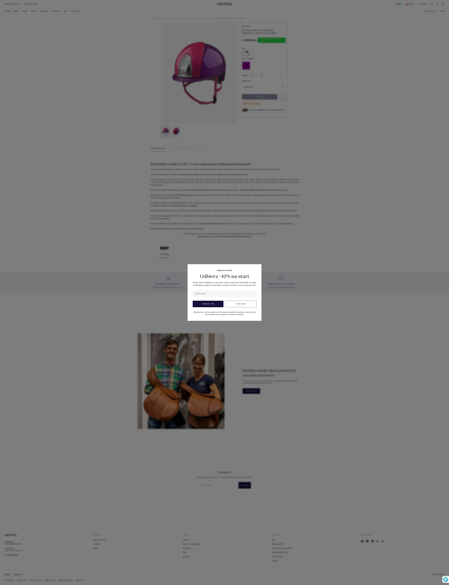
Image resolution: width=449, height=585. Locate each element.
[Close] (258, 267)
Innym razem (241, 304)
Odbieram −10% (208, 304)
